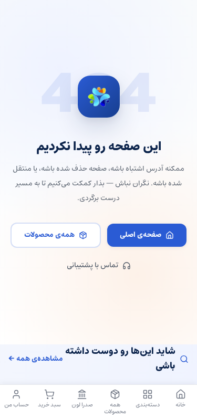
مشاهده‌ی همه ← (35, 359)
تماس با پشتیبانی (92, 265)
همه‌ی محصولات (49, 234)
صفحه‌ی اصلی (140, 234)
